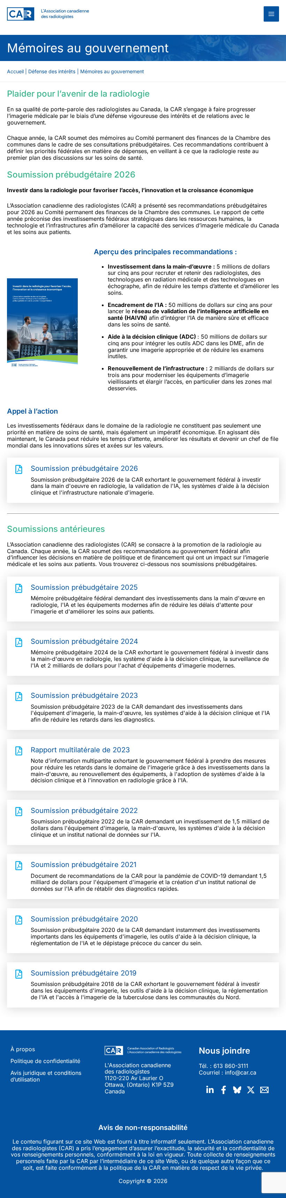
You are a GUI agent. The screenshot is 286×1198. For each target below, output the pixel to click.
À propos (22, 1049)
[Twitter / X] (251, 1090)
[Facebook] (223, 1090)
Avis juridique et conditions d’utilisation (45, 1076)
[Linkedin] (210, 1090)
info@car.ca (240, 1072)
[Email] (264, 1090)
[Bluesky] (237, 1090)
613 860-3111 (230, 1065)
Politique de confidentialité (45, 1061)
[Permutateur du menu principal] (271, 14)
